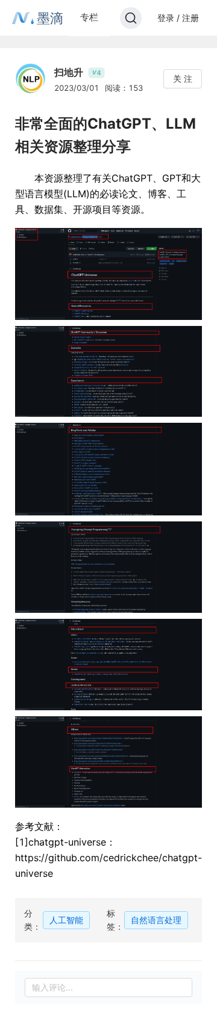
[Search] (131, 18)
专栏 (89, 17)
